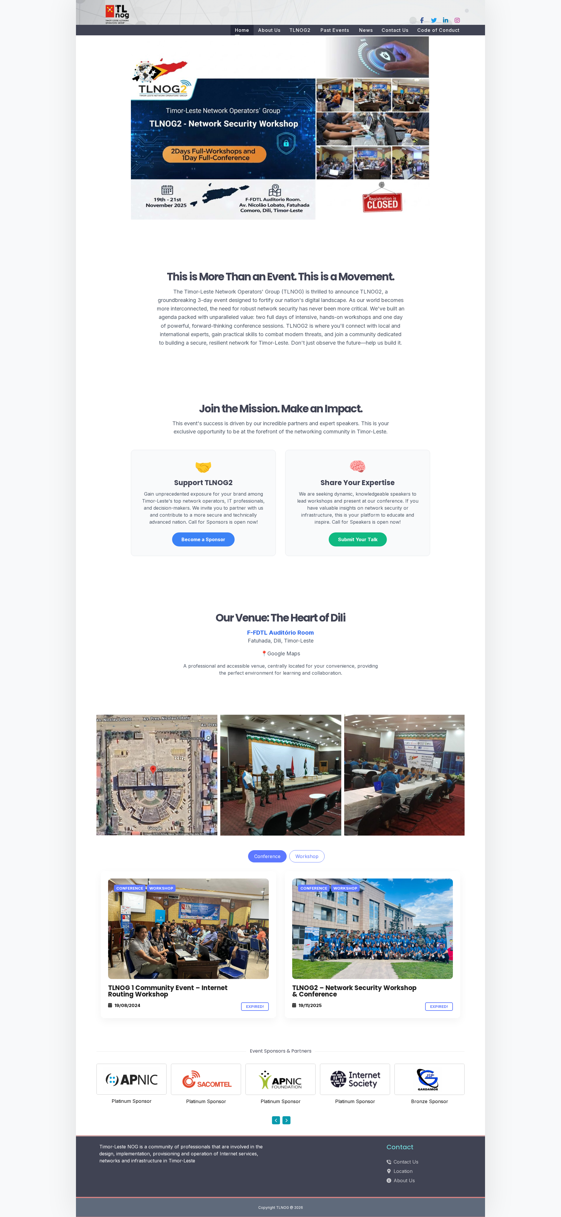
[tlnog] (118, 13)
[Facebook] (422, 20)
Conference (267, 856)
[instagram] (457, 20)
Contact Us (406, 1162)
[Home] (188, 929)
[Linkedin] (445, 20)
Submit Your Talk (358, 539)
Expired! (255, 1006)
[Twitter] (434, 20)
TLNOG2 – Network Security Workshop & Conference (354, 991)
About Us (404, 1180)
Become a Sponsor (203, 539)
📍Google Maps (280, 653)
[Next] (286, 1120)
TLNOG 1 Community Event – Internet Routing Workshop (168, 991)
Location (403, 1171)
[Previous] (276, 1120)
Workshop (306, 856)
